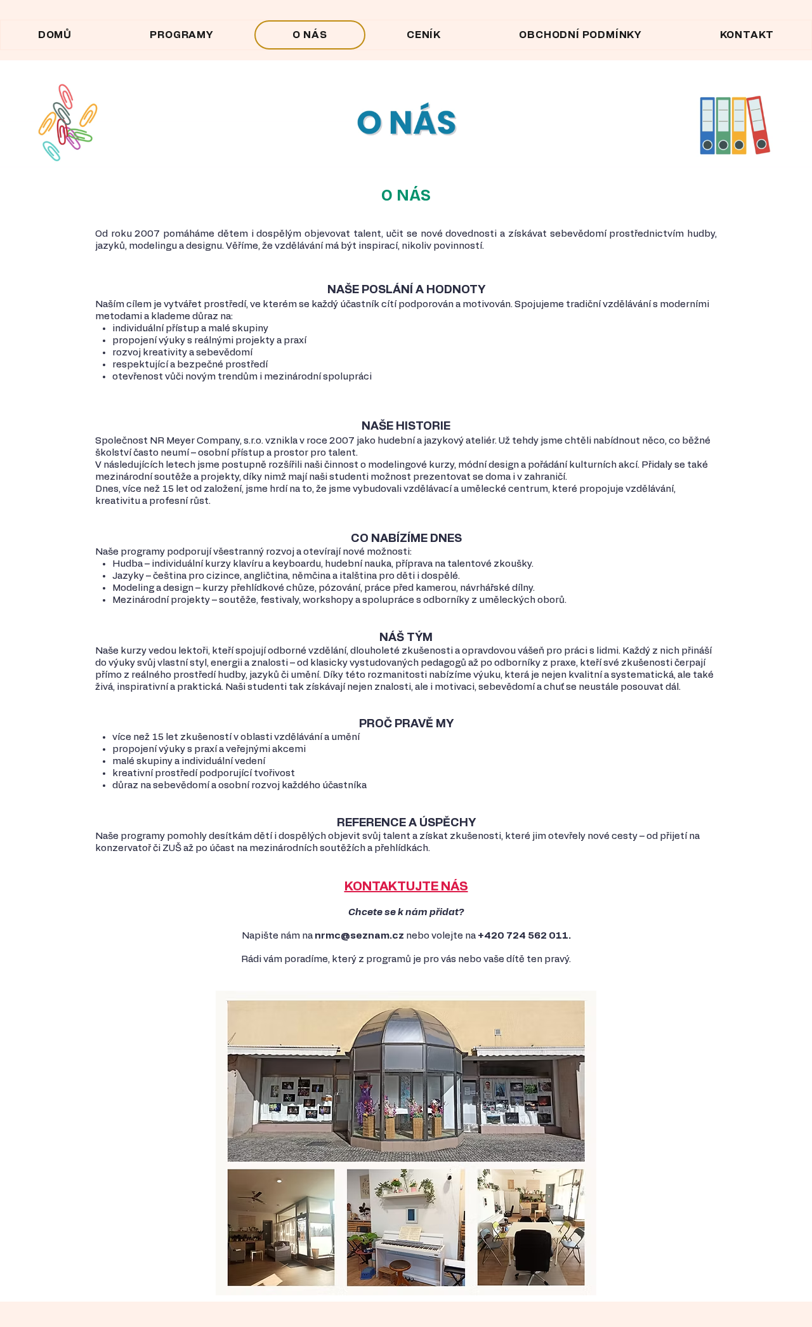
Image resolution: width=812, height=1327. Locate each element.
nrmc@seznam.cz (359, 936)
